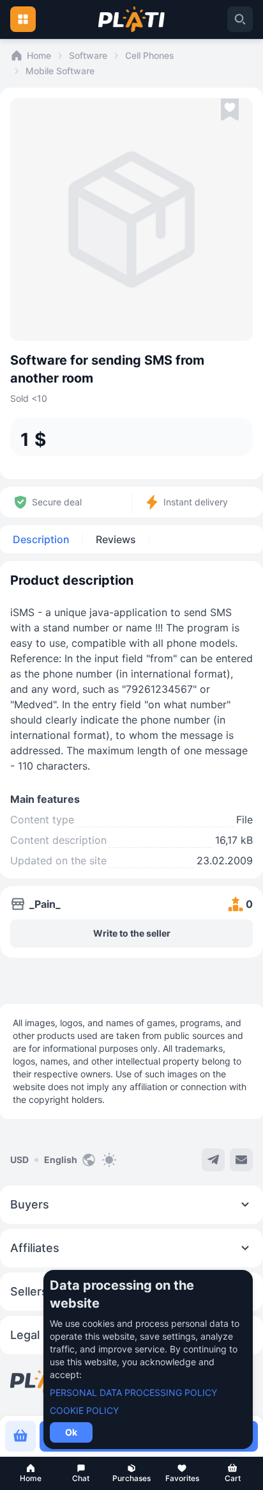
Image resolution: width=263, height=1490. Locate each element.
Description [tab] (41, 539)
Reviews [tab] (116, 539)
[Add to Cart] (20, 1436)
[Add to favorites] (230, 110)
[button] (30, 1473)
